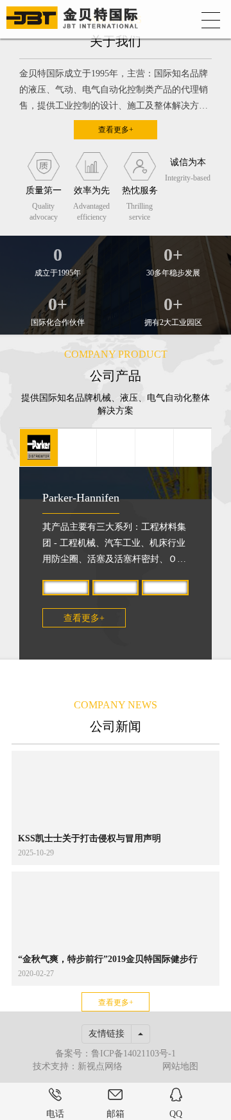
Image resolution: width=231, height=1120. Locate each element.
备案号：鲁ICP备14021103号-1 (115, 1053)
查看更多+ (115, 129)
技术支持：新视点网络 (78, 1066)
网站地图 (180, 1066)
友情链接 (106, 1033)
